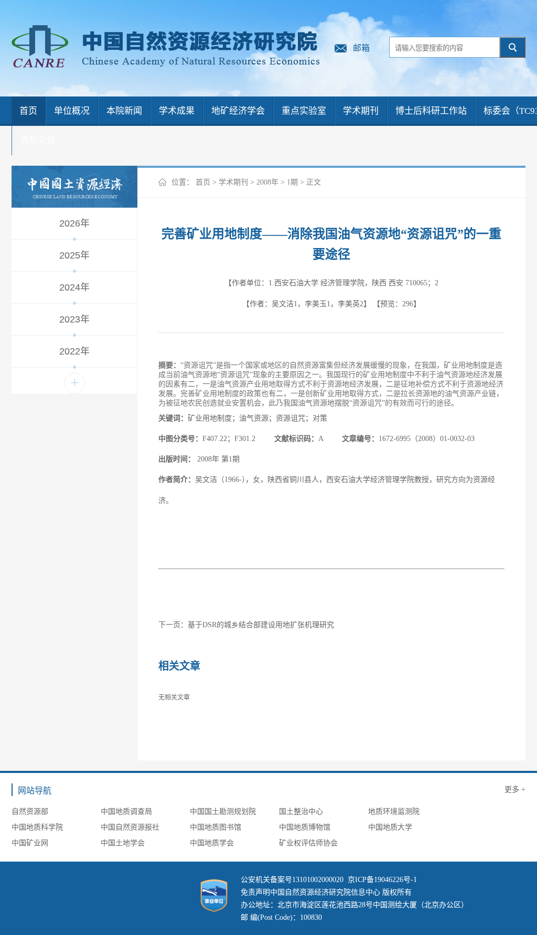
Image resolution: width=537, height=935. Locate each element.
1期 (292, 182)
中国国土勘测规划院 (223, 811)
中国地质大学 (390, 827)
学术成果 (177, 111)
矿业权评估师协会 (308, 843)
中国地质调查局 (126, 811)
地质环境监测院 (394, 811)
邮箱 (361, 48)
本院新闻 (124, 111)
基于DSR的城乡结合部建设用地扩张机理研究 (261, 625)
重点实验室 (304, 111)
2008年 (267, 182)
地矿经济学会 (238, 111)
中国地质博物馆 (304, 827)
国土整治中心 (301, 811)
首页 (28, 111)
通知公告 (38, 140)
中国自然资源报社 (130, 827)
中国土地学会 (123, 843)
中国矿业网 (30, 843)
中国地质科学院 (37, 827)
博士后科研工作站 (431, 111)
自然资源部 (30, 811)
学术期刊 (361, 111)
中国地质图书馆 (215, 827)
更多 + (514, 789)
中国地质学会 (212, 843)
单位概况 (72, 111)
